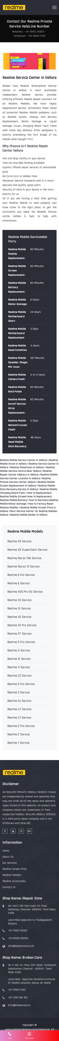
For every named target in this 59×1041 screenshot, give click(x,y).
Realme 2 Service (18, 734)
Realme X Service (18, 667)
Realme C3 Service (19, 600)
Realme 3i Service (18, 659)
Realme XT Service (19, 634)
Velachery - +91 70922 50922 (28, 31)
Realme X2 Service (19, 617)
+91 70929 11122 (17, 990)
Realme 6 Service (18, 583)
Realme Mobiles (11, 875)
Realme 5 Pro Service (21, 642)
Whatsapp (29, 1038)
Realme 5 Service (18, 650)
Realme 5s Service (19, 701)
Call (9, 1038)
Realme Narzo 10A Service (24, 558)
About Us (7, 857)
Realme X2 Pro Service (21, 625)
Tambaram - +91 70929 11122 (30, 36)
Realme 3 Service (18, 692)
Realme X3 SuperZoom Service (27, 550)
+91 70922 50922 (17, 930)
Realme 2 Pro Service (21, 726)
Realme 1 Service (18, 743)
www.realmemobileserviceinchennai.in (27, 1029)
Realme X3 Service (19, 541)
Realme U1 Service (19, 709)
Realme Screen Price (14, 869)
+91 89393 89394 (18, 938)
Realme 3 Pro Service (21, 684)
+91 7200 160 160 (17, 997)
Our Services (9, 863)
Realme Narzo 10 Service (23, 566)
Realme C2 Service (19, 675)
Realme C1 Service (19, 717)
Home (5, 851)
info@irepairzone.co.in (21, 946)
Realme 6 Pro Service (21, 575)
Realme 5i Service (19, 608)
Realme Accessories (14, 881)
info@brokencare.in (19, 1005)
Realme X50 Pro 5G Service (25, 592)
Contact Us (9, 887)
